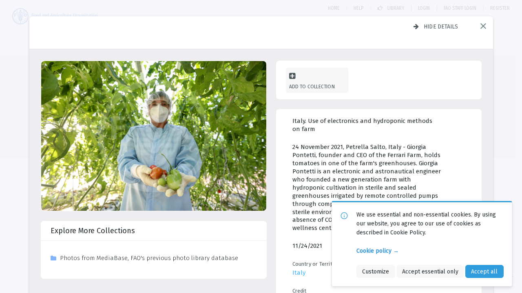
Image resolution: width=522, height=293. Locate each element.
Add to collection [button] (312, 86)
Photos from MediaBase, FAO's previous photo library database (149, 258)
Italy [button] (298, 272)
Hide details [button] (441, 26)
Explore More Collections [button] (93, 230)
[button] (483, 26)
